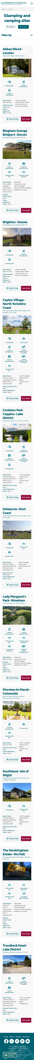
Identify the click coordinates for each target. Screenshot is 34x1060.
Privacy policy (23, 1048)
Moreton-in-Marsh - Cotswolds (16, 692)
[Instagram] (17, 1041)
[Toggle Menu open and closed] (31, 4)
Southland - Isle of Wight (15, 773)
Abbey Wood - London (12, 51)
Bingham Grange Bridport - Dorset (15, 133)
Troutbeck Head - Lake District (15, 947)
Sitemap (13, 1050)
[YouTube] (27, 1041)
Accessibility (23, 1046)
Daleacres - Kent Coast (14, 511)
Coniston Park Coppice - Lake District (13, 414)
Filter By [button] (6, 35)
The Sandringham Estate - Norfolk (16, 852)
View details (26, 119)
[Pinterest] (22, 1041)
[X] (11, 1041)
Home (4, 9)
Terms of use (21, 1050)
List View (24, 27)
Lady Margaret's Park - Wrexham (14, 598)
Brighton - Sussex (15, 222)
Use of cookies (13, 1046)
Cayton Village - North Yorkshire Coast (14, 304)
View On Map (13, 119)
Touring (23, 1052)
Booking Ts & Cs (12, 1048)
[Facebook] (6, 1041)
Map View (11, 27)
